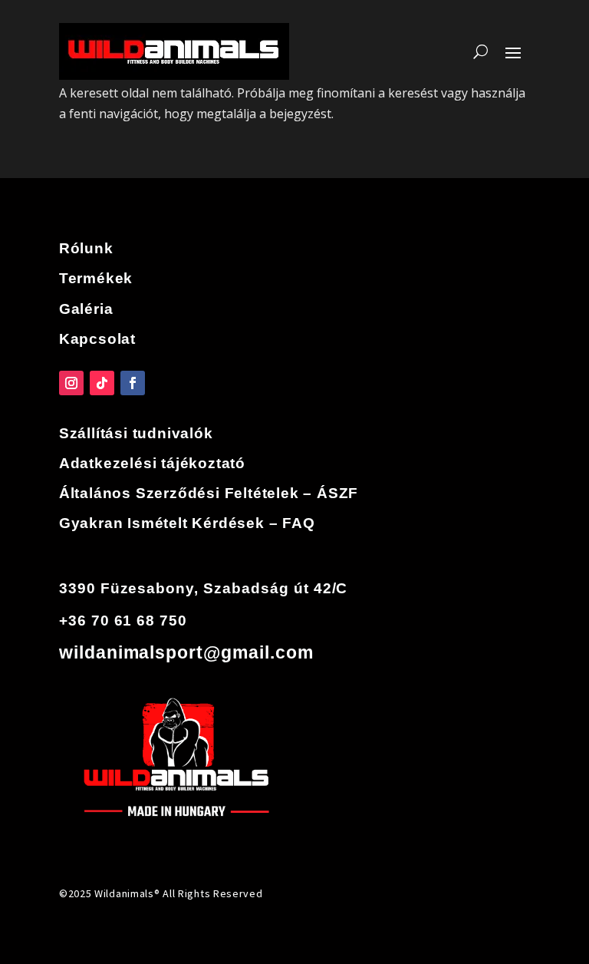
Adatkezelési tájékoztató (152, 463)
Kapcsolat (97, 339)
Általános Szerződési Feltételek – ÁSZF (208, 493)
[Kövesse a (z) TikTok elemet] (102, 383)
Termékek (96, 278)
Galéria (86, 309)
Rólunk (86, 248)
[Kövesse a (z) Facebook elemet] (132, 383)
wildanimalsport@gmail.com (186, 652)
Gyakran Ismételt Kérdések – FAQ (187, 523)
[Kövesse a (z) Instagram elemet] (71, 383)
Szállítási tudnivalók (136, 433)
